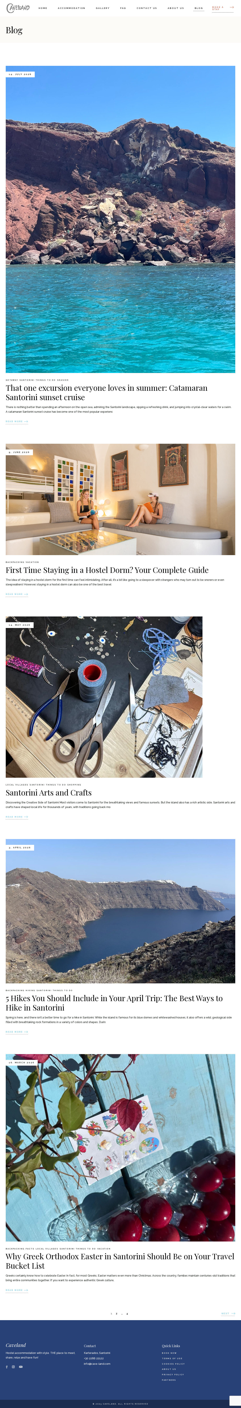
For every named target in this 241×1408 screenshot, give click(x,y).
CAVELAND (109, 1404)
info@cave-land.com (97, 1363)
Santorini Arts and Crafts (49, 792)
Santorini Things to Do (38, 380)
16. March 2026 (22, 1063)
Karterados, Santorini (97, 1353)
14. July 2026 (20, 74)
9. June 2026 (19, 452)
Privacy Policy (173, 1375)
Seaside (63, 380)
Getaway (12, 380)
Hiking (30, 991)
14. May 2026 (19, 625)
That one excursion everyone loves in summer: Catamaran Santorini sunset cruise (107, 392)
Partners (169, 1380)
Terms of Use (172, 1358)
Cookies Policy (173, 1364)
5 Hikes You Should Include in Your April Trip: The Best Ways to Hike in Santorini (114, 1002)
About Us (169, 1369)
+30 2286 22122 (94, 1358)
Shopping (74, 785)
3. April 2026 (20, 847)
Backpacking (15, 562)
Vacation (32, 562)
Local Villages (17, 785)
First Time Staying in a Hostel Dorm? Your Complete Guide (107, 569)
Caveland (16, 1345)
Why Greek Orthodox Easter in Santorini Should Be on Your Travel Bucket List (120, 1261)
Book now (169, 1353)
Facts (30, 1249)
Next (225, 1314)
